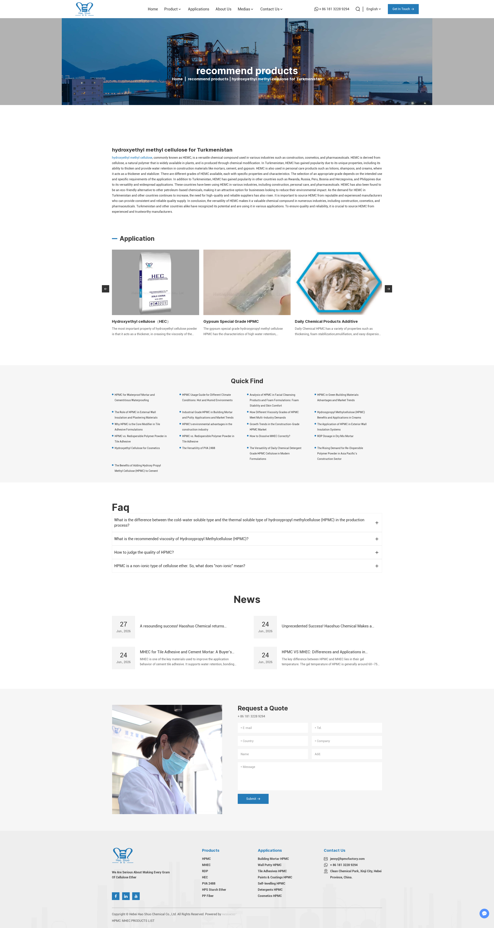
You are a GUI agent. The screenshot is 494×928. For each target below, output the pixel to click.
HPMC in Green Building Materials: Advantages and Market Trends (338, 397)
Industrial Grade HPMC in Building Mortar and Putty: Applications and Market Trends (207, 415)
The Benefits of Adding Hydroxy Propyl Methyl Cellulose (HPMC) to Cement (138, 468)
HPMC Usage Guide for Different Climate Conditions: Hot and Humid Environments (207, 397)
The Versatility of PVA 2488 (198, 448)
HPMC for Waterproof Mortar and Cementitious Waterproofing (135, 397)
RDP (205, 871)
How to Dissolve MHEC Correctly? (270, 436)
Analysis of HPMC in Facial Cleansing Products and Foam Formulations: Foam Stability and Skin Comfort (274, 400)
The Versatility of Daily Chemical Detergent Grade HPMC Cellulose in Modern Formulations (275, 453)
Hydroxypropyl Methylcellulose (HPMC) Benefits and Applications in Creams (341, 415)
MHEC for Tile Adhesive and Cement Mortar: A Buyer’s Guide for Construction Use (186, 652)
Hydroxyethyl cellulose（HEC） (141, 321)
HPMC (206, 859)
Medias (244, 9)
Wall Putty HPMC (270, 865)
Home (153, 9)
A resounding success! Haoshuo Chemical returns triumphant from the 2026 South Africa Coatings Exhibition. (182, 626)
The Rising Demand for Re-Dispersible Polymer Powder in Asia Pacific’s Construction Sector (340, 453)
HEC (205, 877)
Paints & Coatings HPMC (275, 877)
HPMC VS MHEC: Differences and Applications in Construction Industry (323, 652)
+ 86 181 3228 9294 (334, 9)
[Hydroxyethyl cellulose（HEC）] (155, 282)
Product (171, 9)
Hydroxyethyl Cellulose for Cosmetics (137, 448)
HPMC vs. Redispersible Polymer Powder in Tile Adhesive (141, 439)
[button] (105, 288)
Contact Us (269, 9)
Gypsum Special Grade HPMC (231, 321)
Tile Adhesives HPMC (272, 871)
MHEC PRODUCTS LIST (138, 921)
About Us (223, 9)
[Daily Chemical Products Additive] (338, 282)
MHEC (206, 865)
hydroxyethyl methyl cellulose (132, 157)
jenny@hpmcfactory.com (347, 859)
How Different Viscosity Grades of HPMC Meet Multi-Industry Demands (274, 415)
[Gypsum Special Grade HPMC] (247, 282)
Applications (198, 9)
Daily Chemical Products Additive (326, 321)
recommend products (208, 78)
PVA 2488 (208, 883)
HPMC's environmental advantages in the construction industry (207, 427)
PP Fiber (208, 896)
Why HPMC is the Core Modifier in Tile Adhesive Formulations (137, 427)
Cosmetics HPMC (270, 896)
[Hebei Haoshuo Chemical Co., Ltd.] (84, 9)
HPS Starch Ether (214, 890)
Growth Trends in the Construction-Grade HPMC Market (274, 427)
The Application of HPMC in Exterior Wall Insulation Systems (342, 427)
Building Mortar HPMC (273, 859)
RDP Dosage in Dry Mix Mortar (335, 436)
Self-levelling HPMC (271, 883)
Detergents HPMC (270, 890)
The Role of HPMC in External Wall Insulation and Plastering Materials (136, 415)
